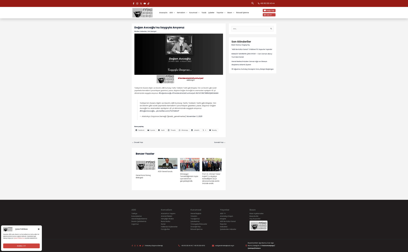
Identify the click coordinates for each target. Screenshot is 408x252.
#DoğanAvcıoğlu (165, 93)
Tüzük (203, 12)
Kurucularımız (136, 216)
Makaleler (223, 227)
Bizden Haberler (140, 31)
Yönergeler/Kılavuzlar (199, 224)
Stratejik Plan (196, 227)
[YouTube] (145, 3)
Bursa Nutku (165, 221)
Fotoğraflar (165, 229)
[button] (39, 229)
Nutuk (163, 224)
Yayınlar (220, 12)
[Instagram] (137, 3)
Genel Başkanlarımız (139, 219)
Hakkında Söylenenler (169, 227)
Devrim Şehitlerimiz (138, 221)
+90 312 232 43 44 (267, 3)
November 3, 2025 (194, 116)
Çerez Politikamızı (19, 238)
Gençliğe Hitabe (167, 219)
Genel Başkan (196, 213)
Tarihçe (134, 213)
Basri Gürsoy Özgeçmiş (241, 45)
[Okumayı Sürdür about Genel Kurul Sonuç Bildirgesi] (145, 165)
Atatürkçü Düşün (226, 216)
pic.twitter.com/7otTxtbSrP (167, 111)
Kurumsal (193, 12)
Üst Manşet (152, 31)
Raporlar (223, 224)
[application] (174, 12)
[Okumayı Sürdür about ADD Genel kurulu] (167, 163)
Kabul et (21, 246)
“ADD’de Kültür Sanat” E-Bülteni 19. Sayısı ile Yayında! (252, 49)
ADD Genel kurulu (165, 171)
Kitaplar (223, 219)
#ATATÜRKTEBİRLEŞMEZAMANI (207, 93)
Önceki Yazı (137, 142)
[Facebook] (133, 3)
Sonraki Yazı (219, 142)
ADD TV (223, 213)
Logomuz (135, 224)
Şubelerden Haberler (228, 229)
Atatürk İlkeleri (166, 216)
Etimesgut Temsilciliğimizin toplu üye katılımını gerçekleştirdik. (189, 177)
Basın (229, 12)
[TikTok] (148, 3)
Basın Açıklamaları (257, 213)
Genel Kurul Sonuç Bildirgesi (143, 176)
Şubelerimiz (195, 221)
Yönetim (194, 216)
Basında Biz (254, 216)
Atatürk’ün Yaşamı (168, 213)
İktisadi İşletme (242, 12)
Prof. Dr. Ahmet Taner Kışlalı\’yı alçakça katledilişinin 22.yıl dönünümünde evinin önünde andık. (211, 179)
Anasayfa (163, 12)
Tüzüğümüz (195, 219)
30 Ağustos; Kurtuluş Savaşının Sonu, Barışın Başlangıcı (253, 69)
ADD (171, 12)
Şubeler (211, 12)
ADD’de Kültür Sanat (228, 221)
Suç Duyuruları (255, 219)
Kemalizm (181, 12)
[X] (141, 3)
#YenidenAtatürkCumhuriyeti (183, 93)
